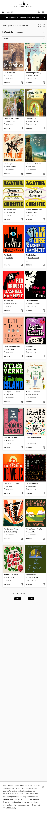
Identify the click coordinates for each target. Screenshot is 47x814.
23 (31, 593)
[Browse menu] (43, 11)
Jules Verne (9, 395)
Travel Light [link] (8, 164)
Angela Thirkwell (33, 75)
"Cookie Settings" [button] (32, 799)
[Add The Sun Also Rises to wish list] (21, 539)
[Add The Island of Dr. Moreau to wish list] (21, 493)
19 (17, 593)
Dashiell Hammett (33, 258)
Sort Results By (7, 32)
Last (31, 599)
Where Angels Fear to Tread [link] (34, 529)
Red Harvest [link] (8, 301)
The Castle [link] (8, 255)
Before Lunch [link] (31, 118)
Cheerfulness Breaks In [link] (12, 118)
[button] (39, 26)
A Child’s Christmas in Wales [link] (12, 575)
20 (20, 593)
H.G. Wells (9, 486)
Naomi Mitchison (11, 167)
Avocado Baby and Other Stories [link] (34, 392)
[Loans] (39, 12)
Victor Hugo (9, 75)
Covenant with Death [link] (34, 164)
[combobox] (19, 12)
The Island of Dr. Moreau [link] (12, 483)
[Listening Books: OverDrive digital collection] (23, 4)
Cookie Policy (11, 808)
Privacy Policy (20, 788)
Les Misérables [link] (9, 73)
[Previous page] (14, 593)
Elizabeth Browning (33, 303)
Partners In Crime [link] (10, 210)
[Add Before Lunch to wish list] (43, 128)
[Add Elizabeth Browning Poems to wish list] (43, 310)
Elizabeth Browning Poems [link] (34, 301)
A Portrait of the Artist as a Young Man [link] (34, 438)
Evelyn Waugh (32, 486)
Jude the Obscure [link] (10, 438)
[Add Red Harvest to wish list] (21, 310)
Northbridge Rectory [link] (33, 73)
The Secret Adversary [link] (34, 210)
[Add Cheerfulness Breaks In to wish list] (21, 128)
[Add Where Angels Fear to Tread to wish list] (43, 539)
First (17, 599)
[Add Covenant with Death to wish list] (43, 174)
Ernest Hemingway (11, 532)
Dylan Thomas (10, 577)
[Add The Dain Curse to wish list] (43, 265)
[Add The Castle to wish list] (21, 265)
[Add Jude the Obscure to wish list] (21, 447)
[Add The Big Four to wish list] (43, 356)
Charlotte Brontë (33, 577)
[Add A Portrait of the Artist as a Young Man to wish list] (43, 447)
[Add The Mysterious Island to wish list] (21, 402)
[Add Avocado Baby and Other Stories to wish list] (43, 402)
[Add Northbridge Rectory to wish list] (43, 82)
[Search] (3, 12)
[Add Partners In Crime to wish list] (21, 219)
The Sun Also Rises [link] (11, 529)
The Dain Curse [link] (31, 255)
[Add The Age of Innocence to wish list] (21, 356)
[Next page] (34, 593)
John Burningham (33, 395)
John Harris (31, 167)
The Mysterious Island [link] (12, 392)
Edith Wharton (10, 349)
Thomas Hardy (10, 440)
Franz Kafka (9, 258)
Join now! (35, 17)
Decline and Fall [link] (32, 483)
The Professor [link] (31, 575)
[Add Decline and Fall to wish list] (43, 493)
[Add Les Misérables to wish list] (21, 82)
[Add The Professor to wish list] (43, 584)
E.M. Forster (31, 532)
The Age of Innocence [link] (12, 346)
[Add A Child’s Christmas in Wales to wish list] (21, 584)
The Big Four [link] (31, 346)
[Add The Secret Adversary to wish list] (43, 219)
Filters (5, 38)
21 (24, 593)
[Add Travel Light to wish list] (21, 174)
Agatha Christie (10, 212)
